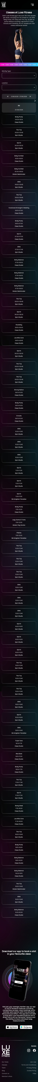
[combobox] (19, 75)
